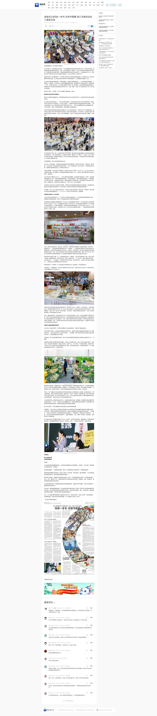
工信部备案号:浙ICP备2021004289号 (65, 710)
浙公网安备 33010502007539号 (105, 710)
